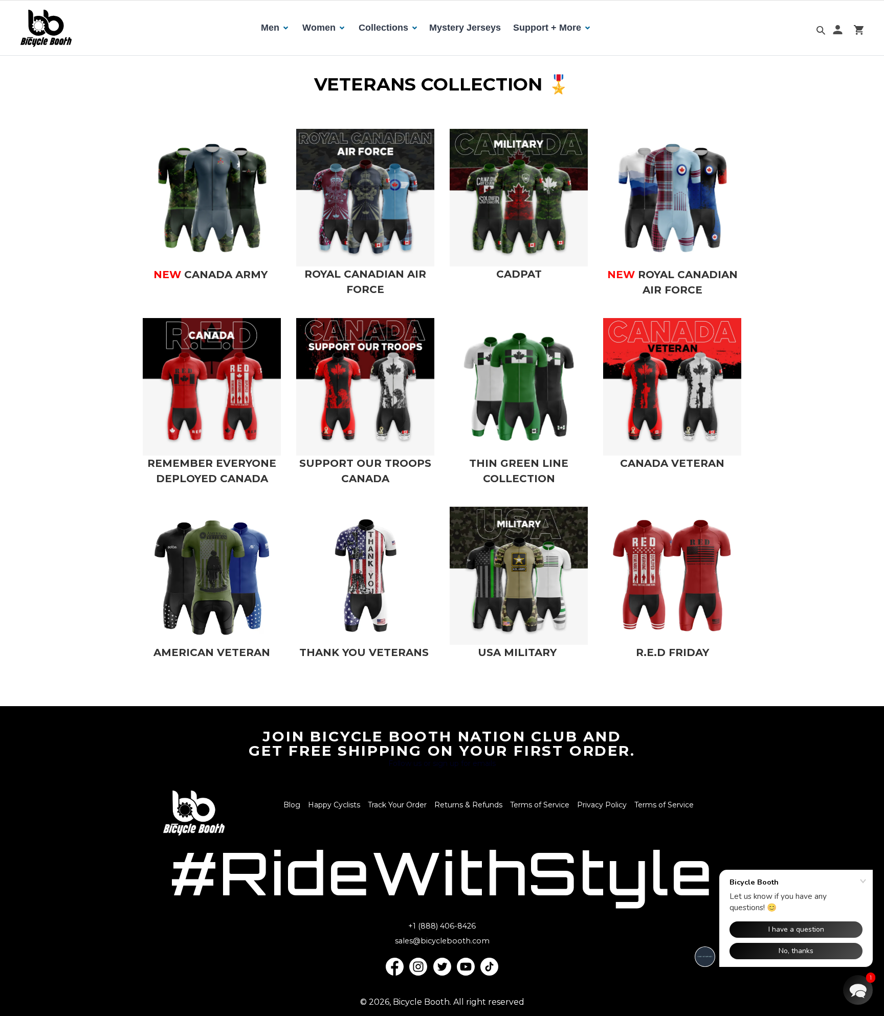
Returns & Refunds (468, 804)
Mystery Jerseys (465, 27)
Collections (383, 27)
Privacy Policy (602, 804)
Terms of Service (539, 804)
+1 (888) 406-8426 (442, 926)
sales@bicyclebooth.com (442, 940)
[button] (858, 990)
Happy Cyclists (334, 804)
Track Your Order (397, 804)
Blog (291, 804)
